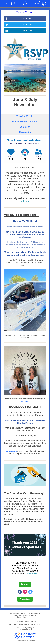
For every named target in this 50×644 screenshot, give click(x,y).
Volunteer (25, 599)
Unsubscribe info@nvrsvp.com (25, 621)
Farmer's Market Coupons (25, 121)
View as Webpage (25, 12)
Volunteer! (25, 127)
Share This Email (27, 18)
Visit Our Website (25, 116)
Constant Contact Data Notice (31, 624)
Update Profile (14, 624)
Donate (25, 584)
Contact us (11, 451)
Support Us (25, 132)
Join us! (25, 201)
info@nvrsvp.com (28, 627)
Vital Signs (25, 401)
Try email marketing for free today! (25, 640)
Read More (32, 573)
